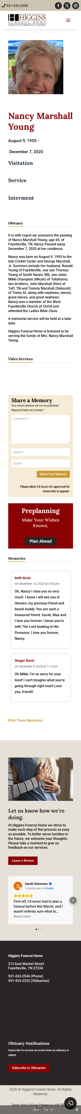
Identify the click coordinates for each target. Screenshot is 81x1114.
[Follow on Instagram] (75, 5)
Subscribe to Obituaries (29, 1068)
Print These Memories (25, 720)
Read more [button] (22, 916)
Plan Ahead (41, 541)
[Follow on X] (67, 5)
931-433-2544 (16, 6)
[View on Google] (18, 886)
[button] (8, 900)
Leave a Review (23, 861)
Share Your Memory (53, 474)
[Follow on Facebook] (58, 5)
